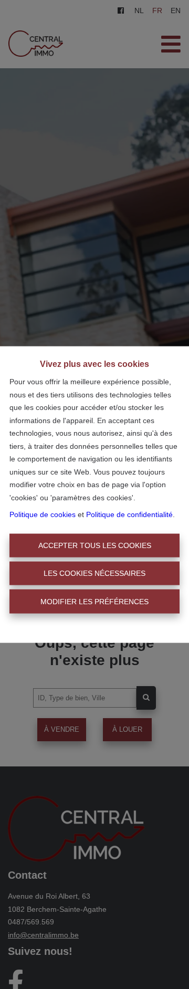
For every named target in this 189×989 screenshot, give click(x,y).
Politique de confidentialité (129, 514)
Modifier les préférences (94, 601)
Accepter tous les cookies (94, 545)
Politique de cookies (42, 514)
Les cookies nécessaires (94, 573)
